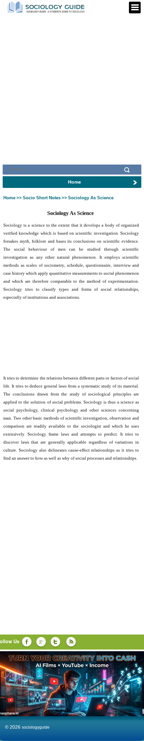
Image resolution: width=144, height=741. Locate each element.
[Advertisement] (72, 77)
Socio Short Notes (42, 197)
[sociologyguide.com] (47, 6)
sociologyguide (36, 727)
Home (9, 197)
